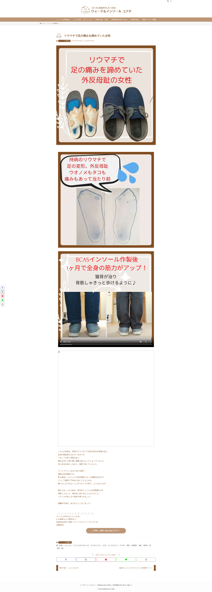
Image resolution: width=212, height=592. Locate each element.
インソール (68, 545)
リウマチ (122, 545)
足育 (58, 548)
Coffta (61, 545)
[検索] (170, 1)
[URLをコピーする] (146, 560)
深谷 (140, 545)
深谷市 (145, 545)
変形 (128, 545)
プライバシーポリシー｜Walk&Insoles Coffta (96, 585)
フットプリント (113, 545)
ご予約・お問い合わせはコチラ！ (106, 531)
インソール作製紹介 (64, 41)
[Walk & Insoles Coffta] (106, 10)
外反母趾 (134, 545)
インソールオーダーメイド (81, 545)
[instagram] (168, 1)
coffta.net (59, 525)
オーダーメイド (95, 545)
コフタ (104, 545)
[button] (66, 560)
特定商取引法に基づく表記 (121, 585)
